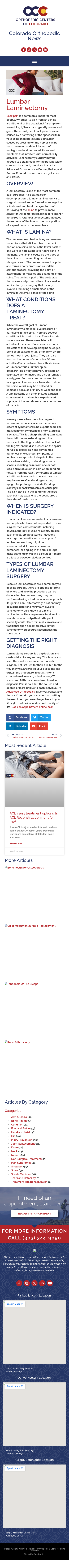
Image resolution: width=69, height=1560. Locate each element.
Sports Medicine (21, 1174)
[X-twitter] (34, 49)
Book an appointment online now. (32, 706)
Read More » (16, 843)
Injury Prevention (21, 1139)
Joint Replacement (23, 1143)
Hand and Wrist (20, 1132)
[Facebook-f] (23, 49)
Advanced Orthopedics (20, 691)
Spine (14, 1170)
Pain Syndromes (21, 1162)
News (14, 1155)
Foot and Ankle (20, 1128)
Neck (14, 1151)
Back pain (12, 115)
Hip (13, 1136)
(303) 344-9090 (42, 1238)
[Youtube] (40, 49)
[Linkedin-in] (45, 49)
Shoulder (17, 1166)
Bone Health (19, 1120)
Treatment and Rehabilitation (29, 1181)
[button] (34, 61)
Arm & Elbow (19, 1117)
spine (31, 210)
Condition (17, 1124)
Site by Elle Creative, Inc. (34, 1554)
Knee (14, 1147)
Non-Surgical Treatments (27, 1158)
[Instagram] (29, 49)
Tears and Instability (23, 1178)
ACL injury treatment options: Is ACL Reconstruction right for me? (34, 817)
